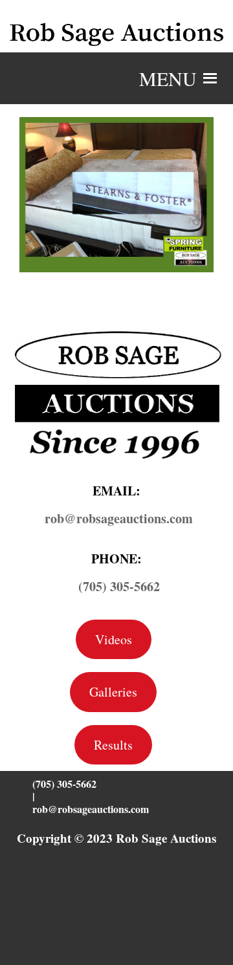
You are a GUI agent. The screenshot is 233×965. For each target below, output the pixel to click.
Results (113, 745)
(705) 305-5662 (119, 586)
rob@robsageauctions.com (90, 808)
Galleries (113, 691)
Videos (113, 639)
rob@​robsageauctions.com (119, 518)
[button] (168, 78)
